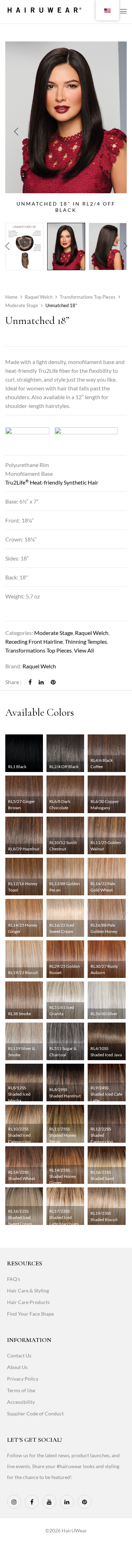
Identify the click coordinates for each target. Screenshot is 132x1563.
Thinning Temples (86, 641)
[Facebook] (30, 682)
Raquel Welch (38, 297)
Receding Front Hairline (34, 641)
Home (11, 297)
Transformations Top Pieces (87, 297)
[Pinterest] (53, 682)
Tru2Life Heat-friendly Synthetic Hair (51, 482)
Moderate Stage (21, 305)
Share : (13, 682)
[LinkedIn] (41, 682)
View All (84, 650)
